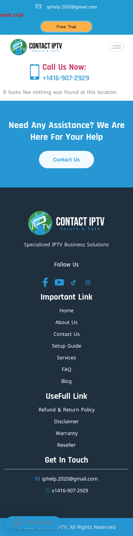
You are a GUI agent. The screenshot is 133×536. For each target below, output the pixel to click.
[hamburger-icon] (117, 46)
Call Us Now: (64, 67)
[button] (33, 522)
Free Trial (66, 26)
